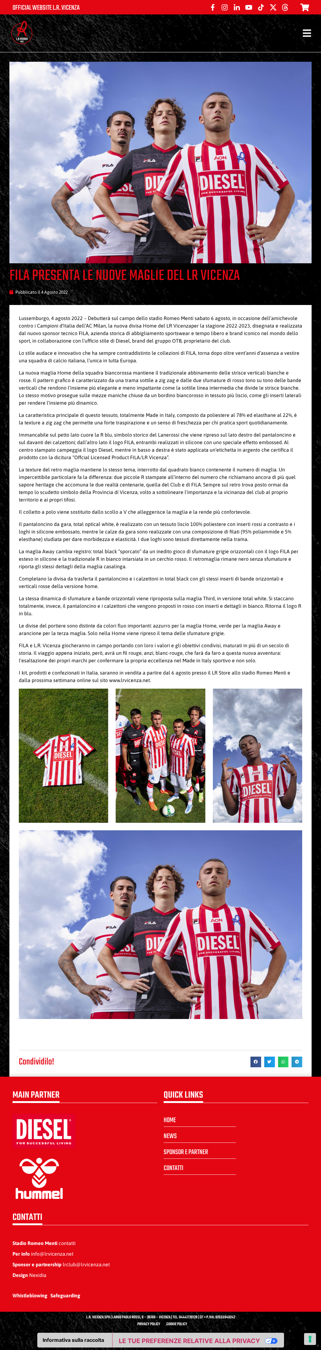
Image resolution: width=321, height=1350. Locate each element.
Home (170, 1120)
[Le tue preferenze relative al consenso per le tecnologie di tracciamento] (310, 1339)
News (170, 1136)
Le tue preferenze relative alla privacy (189, 1341)
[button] (255, 1062)
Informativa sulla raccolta (73, 1340)
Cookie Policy (176, 1324)
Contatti (173, 1168)
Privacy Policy (148, 1324)
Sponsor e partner (186, 1152)
